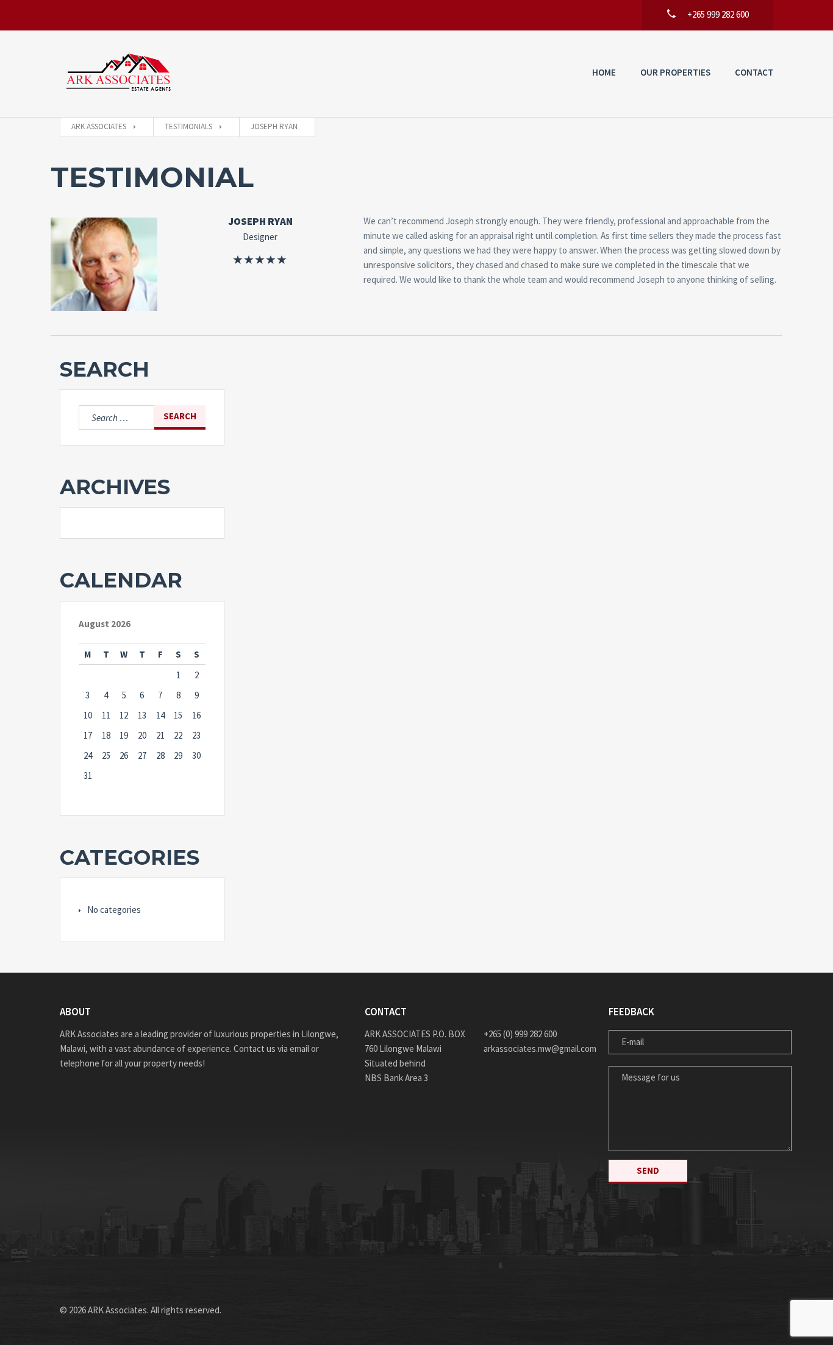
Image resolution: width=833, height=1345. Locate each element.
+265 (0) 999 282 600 (520, 1034)
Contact (754, 72)
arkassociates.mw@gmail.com (537, 1048)
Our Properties (675, 72)
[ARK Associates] (121, 74)
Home (604, 72)
